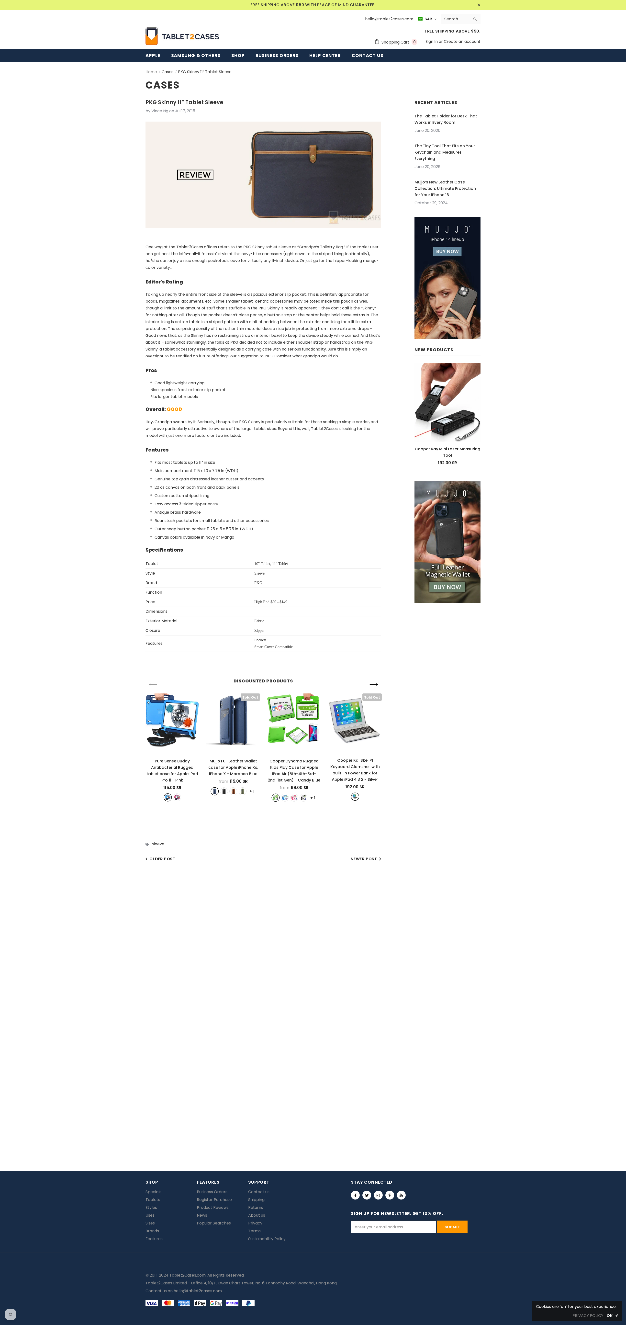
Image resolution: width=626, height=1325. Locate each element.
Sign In (432, 41)
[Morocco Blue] (214, 791)
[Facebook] (355, 1195)
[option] (172, 747)
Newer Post (364, 859)
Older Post (162, 859)
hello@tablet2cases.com (198, 1291)
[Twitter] (366, 1195)
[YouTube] (401, 1195)
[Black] (224, 791)
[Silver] (355, 796)
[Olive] (242, 791)
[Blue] (167, 797)
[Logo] (182, 36)
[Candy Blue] (285, 797)
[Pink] (177, 797)
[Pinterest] (389, 1195)
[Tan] (233, 791)
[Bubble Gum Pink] (294, 797)
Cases (167, 72)
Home (151, 72)
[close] (478, 4)
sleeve (158, 844)
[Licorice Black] (303, 797)
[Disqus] (313, 943)
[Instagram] (378, 1195)
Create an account (462, 41)
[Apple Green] (275, 797)
